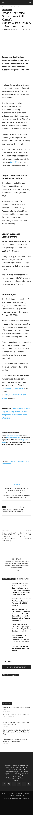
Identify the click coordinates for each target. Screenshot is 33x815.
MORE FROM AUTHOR (23, 579)
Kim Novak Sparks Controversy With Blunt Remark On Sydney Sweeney (15, 740)
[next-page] (6, 655)
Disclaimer (12, 795)
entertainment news (13, 435)
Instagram (20, 461)
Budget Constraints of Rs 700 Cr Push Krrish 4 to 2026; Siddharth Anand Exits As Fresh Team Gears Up (9, 537)
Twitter (27, 461)
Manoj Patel (6, 29)
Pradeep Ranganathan (8, 511)
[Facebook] (4, 33)
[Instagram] (9, 784)
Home (3, 7)
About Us (4, 793)
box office (17, 507)
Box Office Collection (16, 7)
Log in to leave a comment (16, 667)
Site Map (27, 793)
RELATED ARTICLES (8, 579)
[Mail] (14, 784)
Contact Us (11, 793)
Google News (6, 464)
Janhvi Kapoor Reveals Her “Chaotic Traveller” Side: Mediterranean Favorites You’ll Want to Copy (16, 732)
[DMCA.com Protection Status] (16, 813)
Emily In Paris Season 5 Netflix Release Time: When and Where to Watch (16, 723)
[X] (8, 33)
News (8, 7)
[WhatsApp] (16, 33)
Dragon (23, 507)
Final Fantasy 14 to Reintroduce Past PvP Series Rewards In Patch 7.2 (24, 536)
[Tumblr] (24, 784)
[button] (3, 2)
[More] (21, 33)
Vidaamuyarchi (19, 511)
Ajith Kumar (10, 507)
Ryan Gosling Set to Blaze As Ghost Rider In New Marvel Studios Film (17, 716)
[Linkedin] (18, 570)
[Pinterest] (12, 33)
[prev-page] (3, 655)
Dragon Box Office (7, 509)
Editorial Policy (20, 795)
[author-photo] (16, 556)
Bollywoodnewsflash (13, 395)
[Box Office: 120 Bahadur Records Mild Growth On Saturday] (6, 648)
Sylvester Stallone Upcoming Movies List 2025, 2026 (16, 708)
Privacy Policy (19, 793)
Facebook (12, 461)
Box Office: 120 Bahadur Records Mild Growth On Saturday (20, 648)
